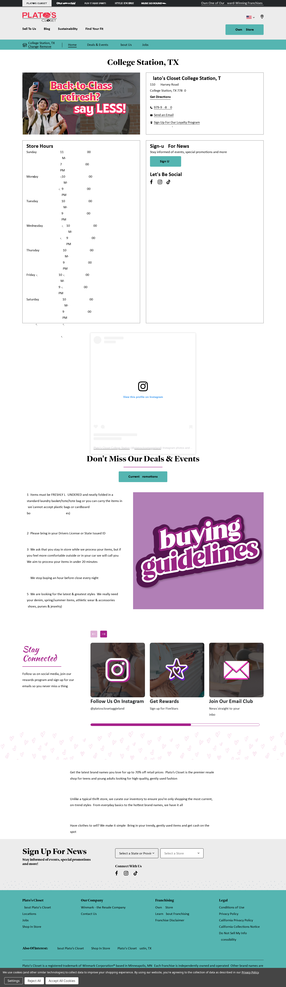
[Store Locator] (262, 18)
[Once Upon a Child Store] (66, 3)
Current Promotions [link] (143, 477)
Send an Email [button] (164, 115)
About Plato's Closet (36, 907)
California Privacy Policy (236, 920)
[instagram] (160, 182)
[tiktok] (168, 182)
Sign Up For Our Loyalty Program (177, 122)
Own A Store (244, 30)
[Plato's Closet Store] (37, 3)
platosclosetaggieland (147, 447)
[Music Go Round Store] (153, 3)
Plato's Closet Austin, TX (134, 948)
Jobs (25, 920)
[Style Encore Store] (124, 3)
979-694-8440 (163, 107)
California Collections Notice (239, 927)
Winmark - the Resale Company (103, 907)
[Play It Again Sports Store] (95, 3)
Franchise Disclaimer (169, 920)
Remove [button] (45, 47)
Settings (14, 981)
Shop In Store (31, 927)
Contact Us (89, 914)
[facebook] (151, 182)
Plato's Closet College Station (112, 447)
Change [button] (33, 47)
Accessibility (227, 940)
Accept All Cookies (62, 981)
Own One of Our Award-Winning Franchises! (232, 3)
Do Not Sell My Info (233, 933)
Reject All (34, 981)
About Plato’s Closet (69, 948)
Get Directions (160, 97)
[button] (103, 634)
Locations (29, 914)
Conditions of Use (231, 907)
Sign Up (165, 161)
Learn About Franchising (172, 914)
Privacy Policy (228, 914)
